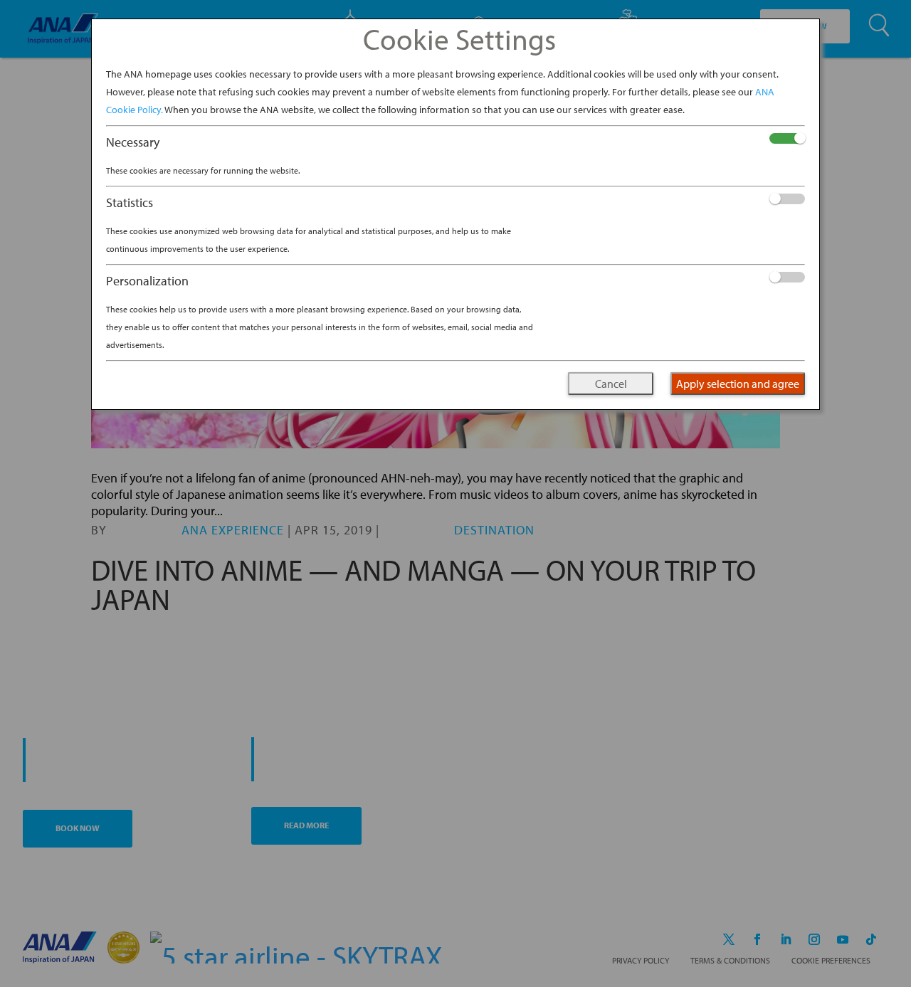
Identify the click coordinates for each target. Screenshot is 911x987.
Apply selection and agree (737, 383)
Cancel (611, 383)
